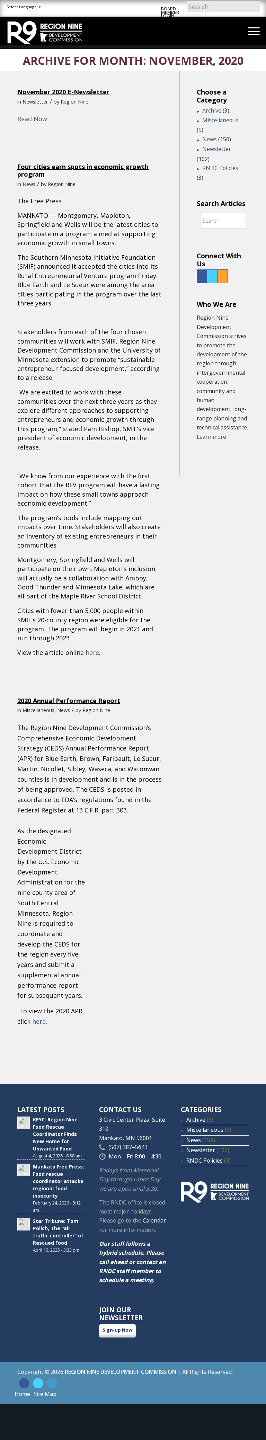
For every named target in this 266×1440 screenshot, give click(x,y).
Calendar (154, 1220)
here (92, 652)
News (29, 183)
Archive (211, 110)
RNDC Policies (220, 168)
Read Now (32, 119)
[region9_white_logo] (44, 30)
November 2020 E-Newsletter (63, 92)
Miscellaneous (38, 709)
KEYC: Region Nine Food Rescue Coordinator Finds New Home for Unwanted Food (55, 1134)
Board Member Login (170, 12)
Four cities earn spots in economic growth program (83, 170)
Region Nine (74, 101)
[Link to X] (38, 1383)
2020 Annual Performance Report (68, 700)
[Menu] (250, 30)
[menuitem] (250, 30)
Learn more (211, 437)
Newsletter (35, 101)
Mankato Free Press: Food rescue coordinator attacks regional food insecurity (58, 1181)
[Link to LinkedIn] (52, 1383)
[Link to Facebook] (24, 1383)
